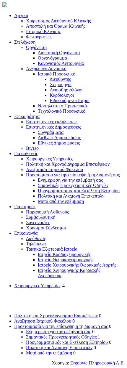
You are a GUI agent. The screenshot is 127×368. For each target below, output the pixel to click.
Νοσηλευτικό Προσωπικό (62, 105)
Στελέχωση (24, 42)
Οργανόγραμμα (52, 57)
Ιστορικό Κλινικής (43, 31)
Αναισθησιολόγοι (66, 89)
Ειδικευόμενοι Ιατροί (69, 100)
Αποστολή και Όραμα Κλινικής (55, 26)
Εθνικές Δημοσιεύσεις (59, 142)
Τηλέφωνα (36, 243)
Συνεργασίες (38, 222)
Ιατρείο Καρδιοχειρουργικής (64, 254)
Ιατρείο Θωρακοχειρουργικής (65, 259)
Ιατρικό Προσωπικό (56, 73)
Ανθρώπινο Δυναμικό (46, 68)
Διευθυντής (60, 79)
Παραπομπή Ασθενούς (47, 211)
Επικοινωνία (26, 233)
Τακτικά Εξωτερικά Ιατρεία (51, 249)
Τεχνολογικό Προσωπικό (61, 111)
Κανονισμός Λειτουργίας (61, 63)
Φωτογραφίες (38, 36)
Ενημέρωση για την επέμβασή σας (70, 180)
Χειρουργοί (60, 84)
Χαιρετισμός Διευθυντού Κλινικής (58, 20)
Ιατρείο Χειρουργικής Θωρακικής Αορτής (77, 264)
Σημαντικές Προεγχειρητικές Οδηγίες (73, 185)
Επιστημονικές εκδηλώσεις (51, 121)
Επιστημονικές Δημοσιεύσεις (53, 126)
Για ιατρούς (24, 206)
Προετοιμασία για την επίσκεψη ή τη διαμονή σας (73, 174)
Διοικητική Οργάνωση (59, 52)
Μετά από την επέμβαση (61, 201)
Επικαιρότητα (27, 116)
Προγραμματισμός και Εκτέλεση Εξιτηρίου (79, 190)
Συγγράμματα (51, 132)
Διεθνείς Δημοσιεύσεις (59, 137)
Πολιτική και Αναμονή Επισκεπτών (71, 195)
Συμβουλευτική (40, 217)
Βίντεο (32, 148)
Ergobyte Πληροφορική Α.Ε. (97, 362)
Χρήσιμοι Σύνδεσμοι (46, 227)
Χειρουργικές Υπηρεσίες (49, 158)
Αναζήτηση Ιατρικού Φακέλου (54, 169)
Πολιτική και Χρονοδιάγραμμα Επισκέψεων (68, 164)
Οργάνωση (36, 47)
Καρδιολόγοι (62, 95)
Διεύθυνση (36, 238)
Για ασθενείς (26, 153)
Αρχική (21, 15)
